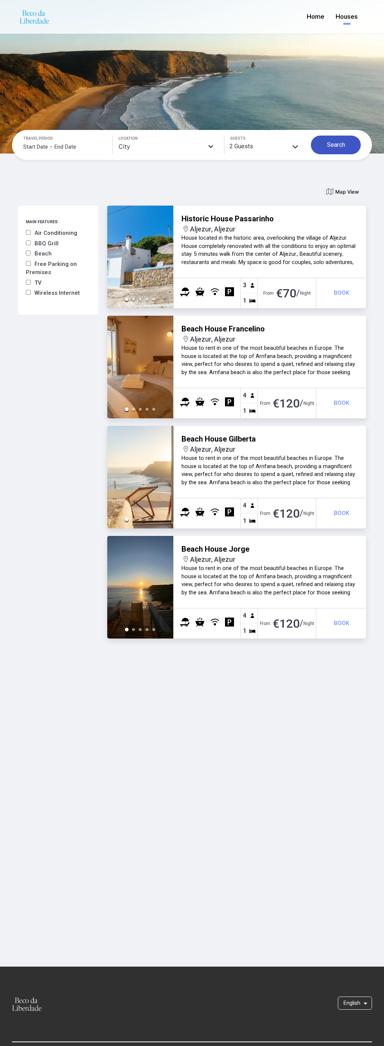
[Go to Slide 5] (153, 299)
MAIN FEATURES (42, 221)
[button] (140, 257)
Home (315, 16)
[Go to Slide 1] (127, 299)
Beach (43, 253)
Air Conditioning (55, 233)
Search (336, 144)
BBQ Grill (46, 243)
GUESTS (238, 138)
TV (38, 282)
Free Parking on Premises (51, 268)
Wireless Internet (57, 292)
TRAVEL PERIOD (38, 138)
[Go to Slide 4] (147, 299)
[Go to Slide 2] (133, 299)
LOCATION (128, 138)
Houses (347, 16)
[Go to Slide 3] (140, 299)
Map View (347, 192)
